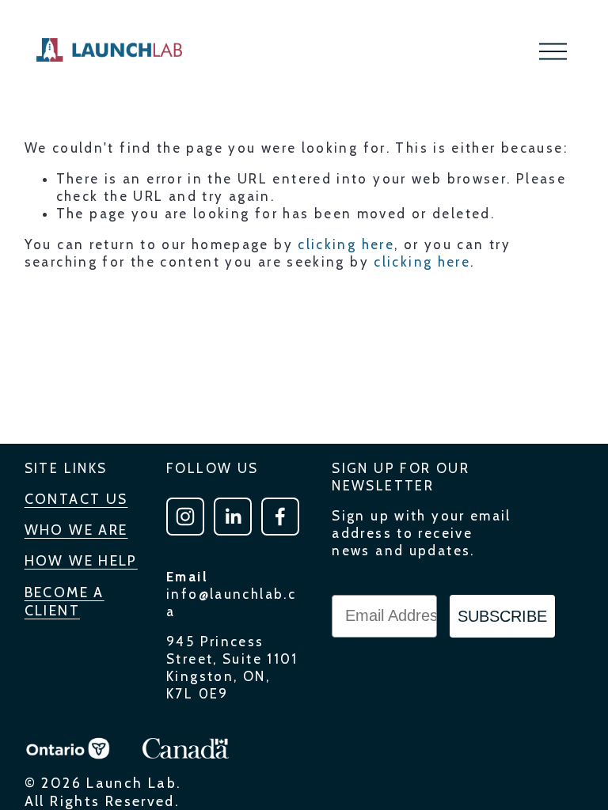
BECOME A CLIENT (64, 601)
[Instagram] (185, 517)
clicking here (346, 244)
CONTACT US (76, 498)
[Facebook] (280, 517)
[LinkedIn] (233, 517)
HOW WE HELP (81, 560)
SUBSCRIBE (502, 616)
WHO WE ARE (76, 529)
